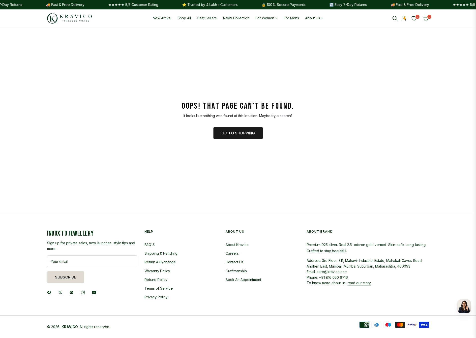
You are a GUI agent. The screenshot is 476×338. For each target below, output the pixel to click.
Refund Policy (156, 279)
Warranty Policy (157, 271)
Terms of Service (159, 288)
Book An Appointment (243, 279)
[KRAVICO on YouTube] (95, 292)
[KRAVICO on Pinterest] (72, 292)
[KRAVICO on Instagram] (84, 292)
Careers (232, 253)
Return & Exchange (160, 262)
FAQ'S (150, 245)
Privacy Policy (156, 297)
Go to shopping (238, 133)
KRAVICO (69, 327)
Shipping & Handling (161, 253)
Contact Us (234, 262)
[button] (395, 18)
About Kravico (237, 245)
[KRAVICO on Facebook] (50, 292)
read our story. (359, 283)
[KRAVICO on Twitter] (61, 292)
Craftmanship (236, 271)
